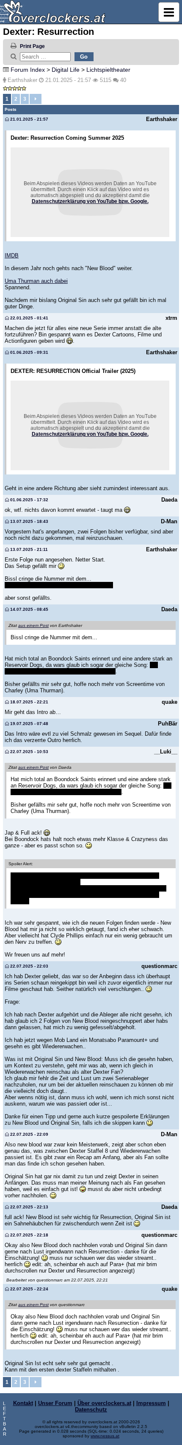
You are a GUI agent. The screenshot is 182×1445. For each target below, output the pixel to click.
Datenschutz (91, 1409)
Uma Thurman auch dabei (36, 281)
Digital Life (66, 69)
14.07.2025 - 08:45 (28, 609)
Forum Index (28, 69)
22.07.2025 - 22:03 (28, 966)
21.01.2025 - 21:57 (28, 119)
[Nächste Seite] (35, 99)
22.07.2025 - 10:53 (28, 751)
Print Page (32, 46)
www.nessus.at (105, 1436)
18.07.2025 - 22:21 (28, 702)
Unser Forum (55, 1403)
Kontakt (23, 1403)
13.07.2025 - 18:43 (28, 521)
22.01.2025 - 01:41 (28, 318)
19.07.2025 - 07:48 (28, 723)
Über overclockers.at (104, 1403)
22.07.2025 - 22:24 (28, 1289)
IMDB (12, 255)
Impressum (151, 1403)
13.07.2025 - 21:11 (28, 549)
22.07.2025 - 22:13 (28, 1207)
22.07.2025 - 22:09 (28, 1134)
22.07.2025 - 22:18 (28, 1235)
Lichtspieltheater (108, 69)
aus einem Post (33, 625)
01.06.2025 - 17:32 (28, 499)
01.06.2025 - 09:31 (28, 352)
